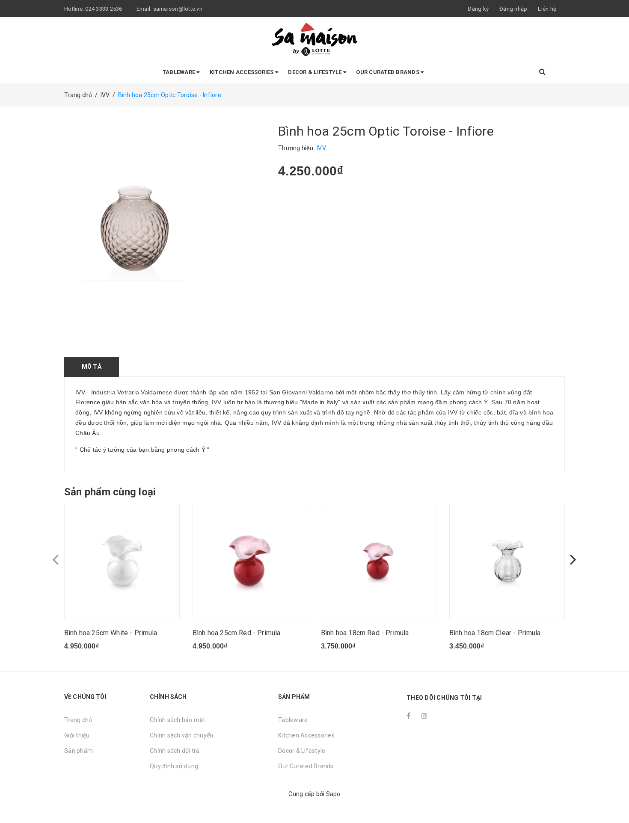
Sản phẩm (78, 750)
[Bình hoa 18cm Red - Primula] (378, 561)
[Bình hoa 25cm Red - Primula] (250, 561)
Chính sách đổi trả (175, 750)
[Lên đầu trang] (614, 797)
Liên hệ (547, 9)
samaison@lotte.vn (177, 9)
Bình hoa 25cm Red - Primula (236, 633)
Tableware (180, 72)
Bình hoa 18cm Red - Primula (365, 633)
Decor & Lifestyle (315, 72)
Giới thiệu (77, 735)
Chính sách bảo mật (177, 719)
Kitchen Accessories (242, 72)
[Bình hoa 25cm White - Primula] (122, 561)
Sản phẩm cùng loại (110, 492)
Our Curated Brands (388, 72)
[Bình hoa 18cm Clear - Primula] (507, 561)
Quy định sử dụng (174, 766)
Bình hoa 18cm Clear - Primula (495, 633)
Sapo (333, 793)
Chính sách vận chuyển (181, 735)
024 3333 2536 (104, 9)
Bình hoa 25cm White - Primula (110, 633)
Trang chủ (78, 719)
